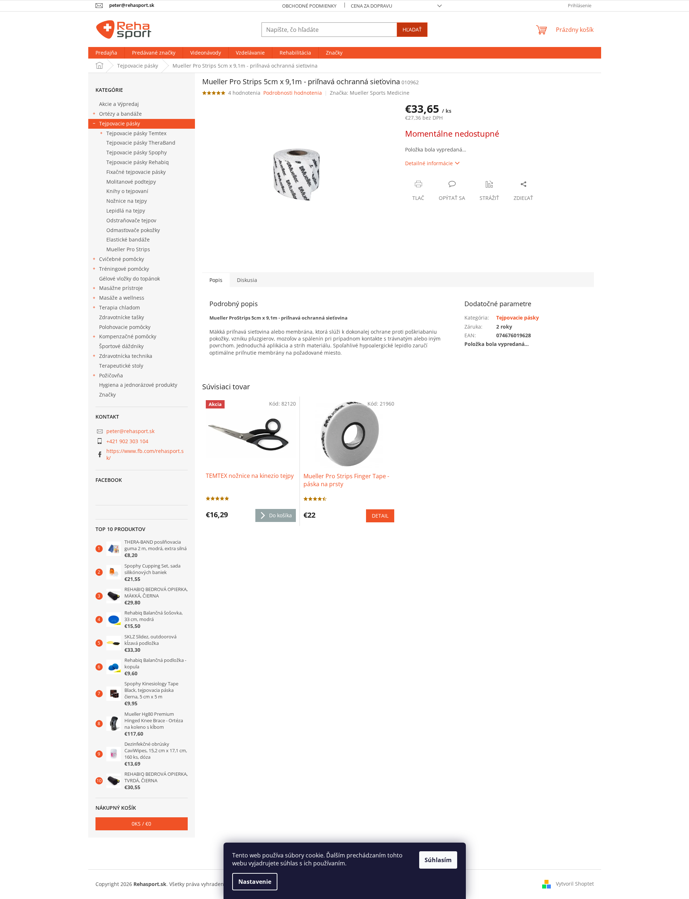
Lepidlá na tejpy (125, 210)
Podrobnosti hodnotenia (292, 92)
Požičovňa (111, 375)
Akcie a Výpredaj (119, 103)
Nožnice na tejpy (126, 200)
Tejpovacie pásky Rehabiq (137, 162)
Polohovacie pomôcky (124, 327)
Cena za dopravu (371, 6)
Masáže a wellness (121, 297)
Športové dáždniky (121, 346)
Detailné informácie (429, 163)
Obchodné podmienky (309, 6)
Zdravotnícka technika (125, 355)
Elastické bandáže (128, 239)
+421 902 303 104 (127, 441)
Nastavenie (254, 882)
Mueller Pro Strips (128, 249)
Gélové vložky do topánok (129, 278)
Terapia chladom (119, 307)
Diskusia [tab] (247, 280)
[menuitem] (106, 53)
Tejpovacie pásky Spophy (136, 152)
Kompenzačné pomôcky (127, 336)
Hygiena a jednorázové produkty (138, 384)
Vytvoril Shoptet (575, 883)
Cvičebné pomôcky (121, 259)
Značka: (369, 92)
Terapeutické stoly (121, 365)
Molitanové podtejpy (131, 181)
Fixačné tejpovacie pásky (136, 171)
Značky (107, 394)
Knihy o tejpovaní (127, 191)
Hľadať (412, 29)
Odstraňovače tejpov (131, 220)
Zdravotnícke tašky (121, 317)
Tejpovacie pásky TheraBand (140, 142)
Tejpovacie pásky (119, 123)
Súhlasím (438, 860)
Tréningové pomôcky (124, 268)
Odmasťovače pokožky (133, 230)
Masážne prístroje (121, 287)
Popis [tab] (215, 280)
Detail (380, 515)
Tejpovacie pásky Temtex (136, 133)
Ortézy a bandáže (120, 113)
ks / (141, 823)
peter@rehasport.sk (130, 431)
